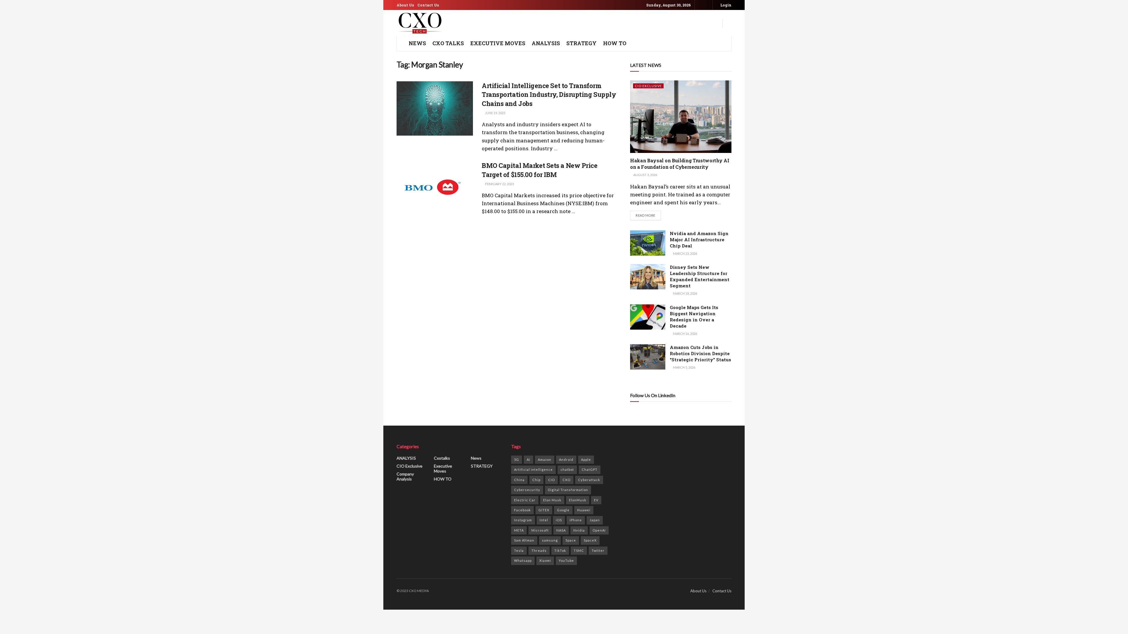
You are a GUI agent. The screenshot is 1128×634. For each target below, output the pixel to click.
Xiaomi (545, 560)
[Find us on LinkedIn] (707, 5)
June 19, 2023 (494, 113)
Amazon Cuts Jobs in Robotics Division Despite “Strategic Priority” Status (700, 353)
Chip (536, 480)
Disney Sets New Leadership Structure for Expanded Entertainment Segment (699, 276)
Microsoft (540, 530)
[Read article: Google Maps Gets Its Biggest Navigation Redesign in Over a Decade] (647, 317)
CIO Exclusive (648, 86)
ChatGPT (589, 469)
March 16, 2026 (684, 333)
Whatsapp (523, 560)
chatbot (567, 469)
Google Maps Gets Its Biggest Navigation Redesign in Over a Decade (694, 316)
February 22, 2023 (499, 184)
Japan (595, 520)
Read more (648, 215)
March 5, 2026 (683, 367)
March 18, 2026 (684, 293)
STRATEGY (581, 43)
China (519, 480)
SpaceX (590, 540)
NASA (561, 530)
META (519, 530)
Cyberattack (589, 480)
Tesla (519, 550)
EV (596, 500)
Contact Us (428, 5)
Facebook (522, 510)
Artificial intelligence (533, 469)
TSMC (579, 550)
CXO (566, 480)
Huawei (583, 510)
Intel (544, 520)
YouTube (566, 560)
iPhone (576, 520)
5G (516, 459)
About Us (405, 5)
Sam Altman (524, 540)
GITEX (543, 510)
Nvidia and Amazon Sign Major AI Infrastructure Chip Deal (699, 239)
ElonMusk (577, 500)
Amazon (544, 459)
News (476, 458)
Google (563, 510)
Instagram (523, 520)
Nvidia (579, 530)
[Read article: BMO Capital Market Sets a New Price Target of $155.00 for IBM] (435, 188)
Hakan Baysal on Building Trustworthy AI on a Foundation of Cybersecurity (679, 163)
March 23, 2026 (684, 253)
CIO (551, 480)
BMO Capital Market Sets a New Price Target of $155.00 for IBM (539, 170)
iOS (559, 520)
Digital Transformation (568, 490)
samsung (550, 540)
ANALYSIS (546, 43)
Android (566, 459)
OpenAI (599, 530)
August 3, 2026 (645, 175)
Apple (586, 459)
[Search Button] (729, 23)
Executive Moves (497, 43)
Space (570, 540)
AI (528, 459)
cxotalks (442, 458)
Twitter (598, 550)
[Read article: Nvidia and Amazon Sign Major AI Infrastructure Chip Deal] (647, 243)
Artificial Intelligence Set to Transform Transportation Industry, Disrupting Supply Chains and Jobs (549, 94)
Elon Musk (552, 500)
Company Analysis (405, 476)
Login (725, 5)
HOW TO (614, 43)
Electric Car (525, 500)
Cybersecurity (527, 490)
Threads (539, 550)
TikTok (560, 550)
